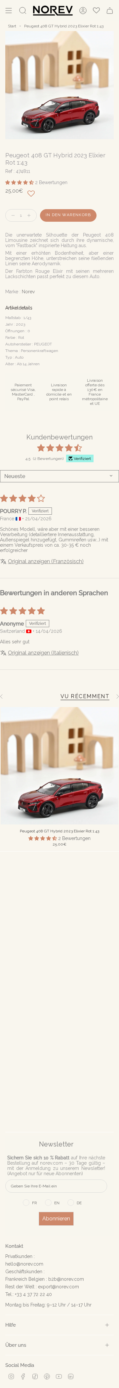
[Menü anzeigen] (8, 10)
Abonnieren (56, 1218)
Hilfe (10, 1325)
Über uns (15, 1345)
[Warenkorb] (110, 10)
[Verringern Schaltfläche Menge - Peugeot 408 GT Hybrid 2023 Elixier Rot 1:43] (11, 215)
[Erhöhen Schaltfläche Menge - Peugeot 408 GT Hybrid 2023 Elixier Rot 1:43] (30, 215)
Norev (28, 291)
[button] (20, 182)
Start (12, 26)
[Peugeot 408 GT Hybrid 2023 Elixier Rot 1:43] (59, 765)
